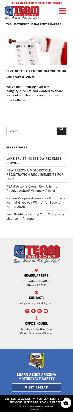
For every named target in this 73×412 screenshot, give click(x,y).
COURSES (10, 399)
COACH (44, 402)
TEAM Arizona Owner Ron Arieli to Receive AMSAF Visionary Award (31, 188)
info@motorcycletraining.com (36, 303)
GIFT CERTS (56, 402)
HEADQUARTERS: (36, 276)
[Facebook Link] (27, 311)
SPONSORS (16, 402)
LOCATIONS (24, 399)
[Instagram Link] (39, 311)
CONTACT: (36, 298)
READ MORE (21, 111)
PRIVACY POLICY (36, 409)
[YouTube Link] (46, 311)
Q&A (46, 399)
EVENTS (54, 399)
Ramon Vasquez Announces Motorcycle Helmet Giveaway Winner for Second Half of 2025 (36, 202)
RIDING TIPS (31, 402)
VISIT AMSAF (36, 388)
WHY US (37, 399)
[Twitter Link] (33, 311)
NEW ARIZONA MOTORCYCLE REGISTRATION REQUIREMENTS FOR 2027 (35, 174)
